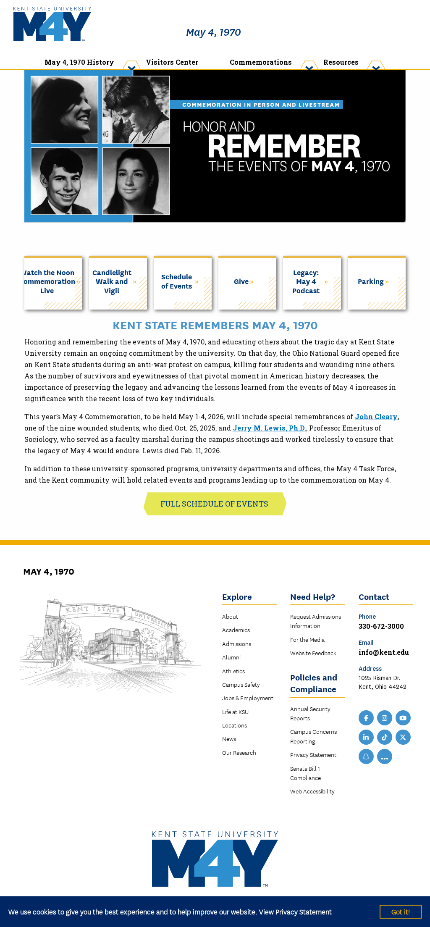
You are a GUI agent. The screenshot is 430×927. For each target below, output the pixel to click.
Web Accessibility (312, 791)
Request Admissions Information (315, 621)
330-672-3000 (381, 626)
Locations (234, 725)
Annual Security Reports (310, 713)
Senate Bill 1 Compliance (305, 773)
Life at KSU (235, 711)
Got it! (400, 911)
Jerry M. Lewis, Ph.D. (269, 427)
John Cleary (376, 416)
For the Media (307, 639)
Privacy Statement (313, 754)
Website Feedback (313, 652)
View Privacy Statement (295, 911)
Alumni (231, 657)
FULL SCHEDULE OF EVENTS (215, 504)
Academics (236, 629)
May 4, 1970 (213, 32)
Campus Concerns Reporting (313, 736)
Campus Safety (241, 684)
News (229, 738)
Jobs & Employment (247, 697)
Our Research (239, 752)
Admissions (236, 643)
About (230, 616)
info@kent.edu (384, 652)
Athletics (233, 670)
